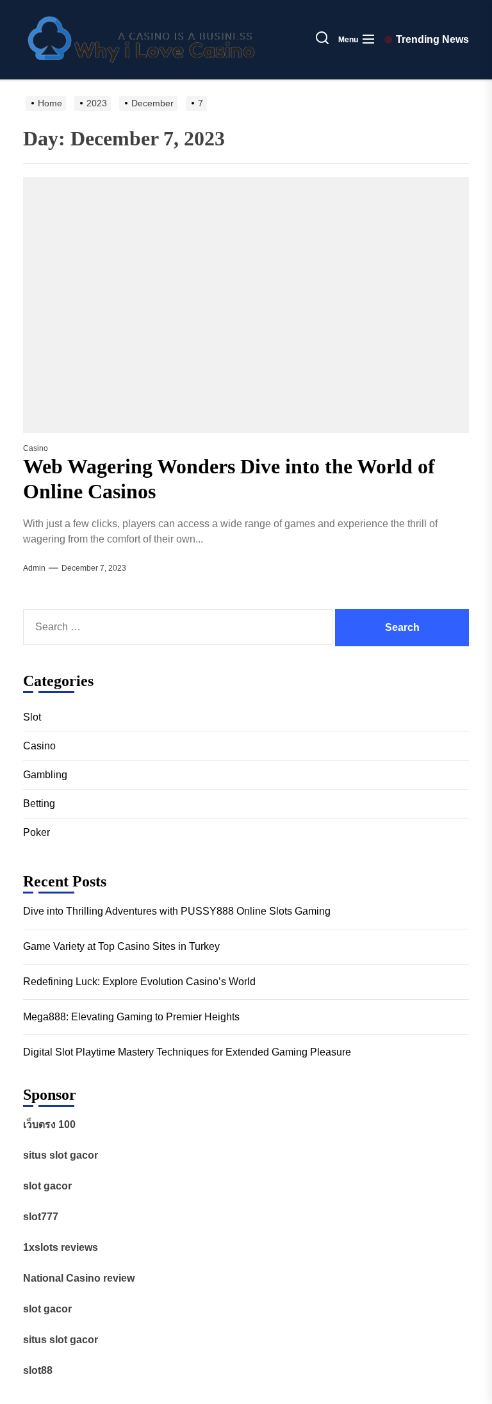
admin (34, 568)
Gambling (45, 774)
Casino (35, 448)
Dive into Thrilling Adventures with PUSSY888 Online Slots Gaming (177, 911)
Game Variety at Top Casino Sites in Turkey (121, 946)
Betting (39, 803)
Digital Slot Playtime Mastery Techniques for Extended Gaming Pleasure (187, 1052)
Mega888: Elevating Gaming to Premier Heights (131, 1016)
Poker (36, 832)
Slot (32, 717)
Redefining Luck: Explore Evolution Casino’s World (139, 981)
